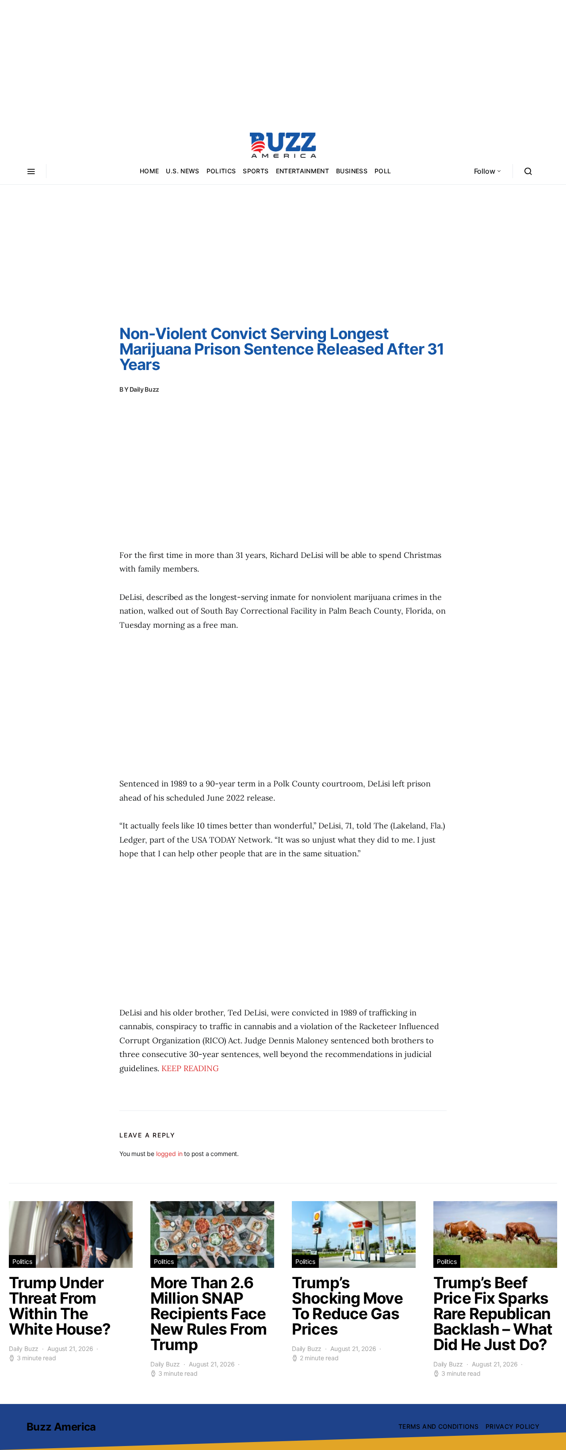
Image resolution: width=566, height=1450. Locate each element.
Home (149, 171)
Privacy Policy (512, 1426)
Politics (221, 171)
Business (351, 171)
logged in (169, 1153)
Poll (383, 171)
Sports (255, 171)
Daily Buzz (145, 389)
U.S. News (182, 171)
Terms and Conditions (438, 1426)
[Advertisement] (283, 62)
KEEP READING (190, 1068)
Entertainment (302, 171)
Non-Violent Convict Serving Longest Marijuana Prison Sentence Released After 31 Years (281, 349)
